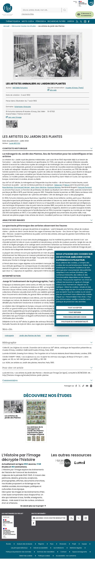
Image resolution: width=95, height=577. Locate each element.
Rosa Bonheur (7, 187)
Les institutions (59, 548)
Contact (63, 552)
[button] (12, 124)
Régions (41, 544)
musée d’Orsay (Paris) (75, 88)
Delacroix (58, 185)
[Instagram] (85, 518)
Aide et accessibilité (40, 548)
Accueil (6, 26)
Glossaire (62, 544)
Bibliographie (9, 342)
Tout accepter (75, 308)
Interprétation (11, 275)
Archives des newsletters (45, 552)
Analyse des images (13, 220)
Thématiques (12, 21)
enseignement (63, 335)
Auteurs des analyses (24, 544)
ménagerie (9, 335)
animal (49, 335)
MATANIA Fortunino (20, 88)
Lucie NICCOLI (14, 143)
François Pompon (85, 187)
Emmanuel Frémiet (22, 187)
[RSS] (71, 518)
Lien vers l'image (15, 117)
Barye (67, 185)
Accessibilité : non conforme (66, 556)
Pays (51, 544)
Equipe (84, 544)
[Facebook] (34, 523)
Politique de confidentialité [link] (74, 321)
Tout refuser (75, 312)
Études (8, 544)
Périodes (40, 21)
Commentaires (10, 380)
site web (53, 90)
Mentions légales (76, 548)
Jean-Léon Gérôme (38, 187)
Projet (74, 544)
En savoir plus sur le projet (32, 506)
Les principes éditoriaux (19, 548)
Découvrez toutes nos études (24, 26)
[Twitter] (78, 518)
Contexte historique (14, 148)
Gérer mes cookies (25, 556)
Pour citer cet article (12, 367)
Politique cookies (44, 556)
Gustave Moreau (54, 187)
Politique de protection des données (18, 552)
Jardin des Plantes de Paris (30, 335)
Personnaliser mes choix (74, 317)
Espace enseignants (79, 552)
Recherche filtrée (56, 21)
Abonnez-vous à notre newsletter (50, 518)
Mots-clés (27, 21)
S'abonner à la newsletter (86, 14)
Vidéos (70, 21)
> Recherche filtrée (27, 14)
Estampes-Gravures (23, 106)
